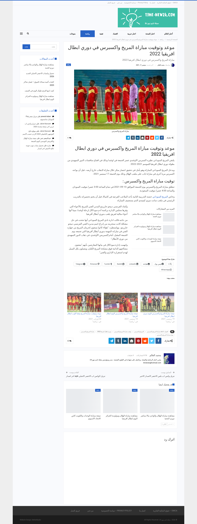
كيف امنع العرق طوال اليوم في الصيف (39, 91)
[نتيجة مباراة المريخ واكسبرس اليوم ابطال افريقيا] (121, 302)
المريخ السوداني (160, 196)
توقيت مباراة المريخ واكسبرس (122, 331)
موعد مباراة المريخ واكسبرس (165, 335)
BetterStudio (36, 520)
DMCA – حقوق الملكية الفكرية (167, 3)
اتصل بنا (152, 3)
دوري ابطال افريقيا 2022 (104, 331)
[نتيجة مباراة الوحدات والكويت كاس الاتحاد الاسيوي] (168, 242)
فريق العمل (111, 3)
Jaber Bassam (45, 124)
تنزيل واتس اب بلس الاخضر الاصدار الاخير (157, 376)
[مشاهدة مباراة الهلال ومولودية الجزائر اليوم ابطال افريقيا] (168, 229)
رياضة (87, 34)
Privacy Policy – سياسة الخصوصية (136, 3)
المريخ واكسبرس (139, 331)
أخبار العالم (168, 34)
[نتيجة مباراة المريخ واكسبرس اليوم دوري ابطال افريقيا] (157, 302)
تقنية (101, 34)
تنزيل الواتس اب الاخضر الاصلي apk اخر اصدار (85, 376)
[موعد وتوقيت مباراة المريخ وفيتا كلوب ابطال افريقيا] (84, 302)
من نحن (119, 3)
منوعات (73, 34)
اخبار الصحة (150, 34)
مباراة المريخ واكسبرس (87, 331)
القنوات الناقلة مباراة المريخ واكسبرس (157, 331)
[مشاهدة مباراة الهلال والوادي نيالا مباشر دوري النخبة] (168, 217)
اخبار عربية (131, 34)
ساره (49, 146)
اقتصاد (115, 34)
